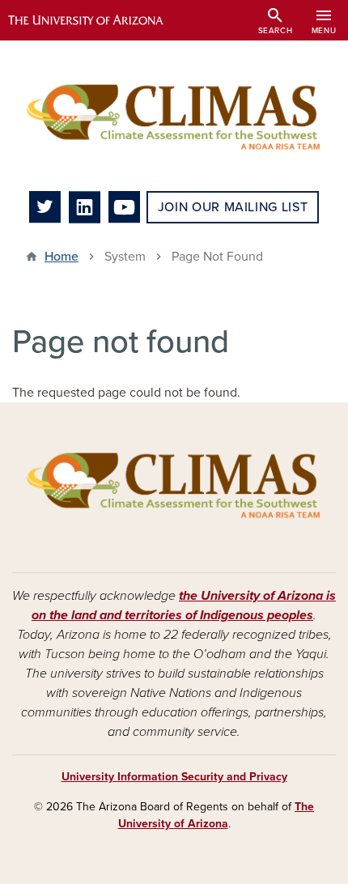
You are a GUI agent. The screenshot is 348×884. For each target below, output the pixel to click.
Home (62, 257)
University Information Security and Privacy (174, 777)
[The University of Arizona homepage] (97, 20)
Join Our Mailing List (233, 207)
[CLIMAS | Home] (174, 116)
